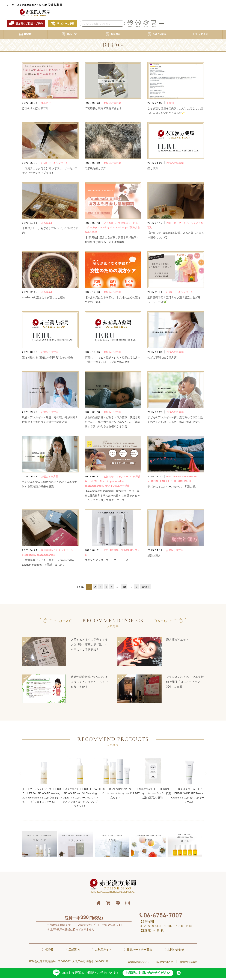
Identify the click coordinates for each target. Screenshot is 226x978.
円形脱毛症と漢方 (95, 168)
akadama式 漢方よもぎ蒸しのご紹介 (43, 297)
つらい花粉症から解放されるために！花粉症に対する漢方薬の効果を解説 (50, 484)
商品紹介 (46, 102)
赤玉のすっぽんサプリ (35, 108)
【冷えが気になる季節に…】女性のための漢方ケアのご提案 (112, 300)
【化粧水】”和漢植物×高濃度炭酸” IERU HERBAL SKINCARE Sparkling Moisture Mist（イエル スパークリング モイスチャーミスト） (189, 797)
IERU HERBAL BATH (179, 481)
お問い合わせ (175, 949)
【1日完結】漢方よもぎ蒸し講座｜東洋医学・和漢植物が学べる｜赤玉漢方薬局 (112, 239)
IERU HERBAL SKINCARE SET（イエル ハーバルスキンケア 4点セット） (80, 793)
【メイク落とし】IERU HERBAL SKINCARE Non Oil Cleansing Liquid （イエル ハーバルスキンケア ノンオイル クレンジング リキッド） (44, 797)
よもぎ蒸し (47, 223)
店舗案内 (74, 949)
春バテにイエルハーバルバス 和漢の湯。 (172, 486)
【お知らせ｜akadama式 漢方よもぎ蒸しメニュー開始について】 (175, 235)
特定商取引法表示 (188, 961)
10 (124, 586)
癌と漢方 (152, 168)
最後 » (145, 586)
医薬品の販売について (138, 961)
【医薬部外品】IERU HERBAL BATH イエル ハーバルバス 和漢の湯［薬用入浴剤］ (116, 793)
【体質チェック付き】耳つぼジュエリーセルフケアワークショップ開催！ (50, 170)
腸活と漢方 (154, 555)
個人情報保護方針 (164, 961)
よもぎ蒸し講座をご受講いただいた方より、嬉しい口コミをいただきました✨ (175, 110)
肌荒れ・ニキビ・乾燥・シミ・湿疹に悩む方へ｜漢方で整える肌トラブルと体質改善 (112, 360)
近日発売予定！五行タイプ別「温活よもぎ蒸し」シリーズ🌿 (173, 300)
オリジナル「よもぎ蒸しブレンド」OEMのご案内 (50, 230)
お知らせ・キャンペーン (54, 162)
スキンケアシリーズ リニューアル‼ (107, 560)
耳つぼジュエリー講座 (117, 485)
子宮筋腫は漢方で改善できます (103, 108)
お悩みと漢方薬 (112, 102)
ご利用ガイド (103, 949)
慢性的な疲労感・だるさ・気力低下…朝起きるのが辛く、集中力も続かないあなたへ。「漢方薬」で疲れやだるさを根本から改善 (112, 422)
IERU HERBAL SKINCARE (118, 550)
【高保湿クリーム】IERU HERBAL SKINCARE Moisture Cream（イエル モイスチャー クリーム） (153, 795)
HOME (49, 949)
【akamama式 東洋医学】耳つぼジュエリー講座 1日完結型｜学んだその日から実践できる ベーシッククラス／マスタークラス (113, 495)
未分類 (170, 102)
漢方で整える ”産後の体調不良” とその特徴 (47, 357)
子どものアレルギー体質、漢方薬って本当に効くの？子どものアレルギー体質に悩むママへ (175, 419)
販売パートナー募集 (139, 949)
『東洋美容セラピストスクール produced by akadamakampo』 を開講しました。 (48, 562)
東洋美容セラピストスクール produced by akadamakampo (112, 481)
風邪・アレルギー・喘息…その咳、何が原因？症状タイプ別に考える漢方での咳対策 (50, 419)
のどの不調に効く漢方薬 (162, 357)
